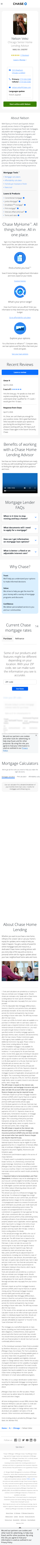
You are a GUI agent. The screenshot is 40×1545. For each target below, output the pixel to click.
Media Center (9, 1516)
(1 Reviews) (24, 55)
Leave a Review (19, 60)
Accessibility (16, 1520)
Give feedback (31, 1520)
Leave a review (20, 372)
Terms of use (8, 1520)
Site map (21, 1516)
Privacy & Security (30, 1516)
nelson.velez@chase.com (21, 87)
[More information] (23, 198)
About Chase (9, 1513)
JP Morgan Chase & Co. (27, 1513)
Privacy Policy (6, 1542)
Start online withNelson (20, 104)
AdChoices (23, 1520)
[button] (38, 1530)
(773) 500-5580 (25, 79)
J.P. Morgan (17, 1513)
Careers (16, 1516)
